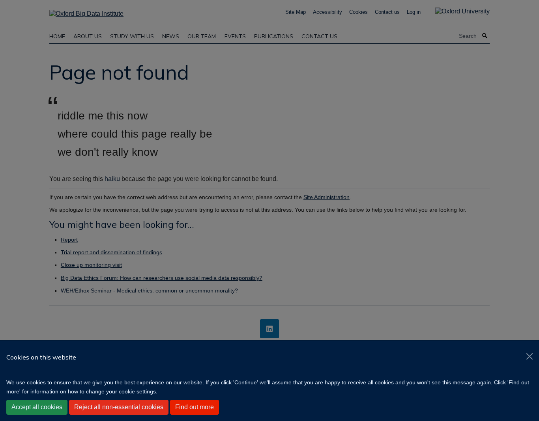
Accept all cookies (36, 407)
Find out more (194, 407)
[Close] (529, 356)
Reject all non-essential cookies (118, 407)
